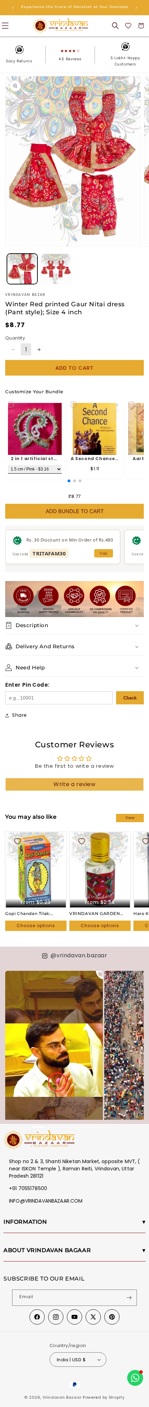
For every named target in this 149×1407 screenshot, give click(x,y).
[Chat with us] (135, 1378)
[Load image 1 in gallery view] (22, 269)
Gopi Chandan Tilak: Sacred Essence (27, 913)
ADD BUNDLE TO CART (75, 511)
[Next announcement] (136, 7)
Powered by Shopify (104, 1397)
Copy (103, 553)
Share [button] (19, 715)
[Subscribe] (129, 1298)
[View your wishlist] (128, 26)
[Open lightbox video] (54, 1057)
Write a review (74, 784)
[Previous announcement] (12, 7)
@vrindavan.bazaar (79, 955)
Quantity (15, 338)
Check (130, 698)
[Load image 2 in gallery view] (56, 269)
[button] (115, 26)
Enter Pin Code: (27, 684)
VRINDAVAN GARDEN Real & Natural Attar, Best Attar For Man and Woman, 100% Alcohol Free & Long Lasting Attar (98, 913)
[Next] (135, 1036)
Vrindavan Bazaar (62, 1397)
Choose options (36, 926)
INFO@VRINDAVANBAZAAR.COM (45, 1200)
